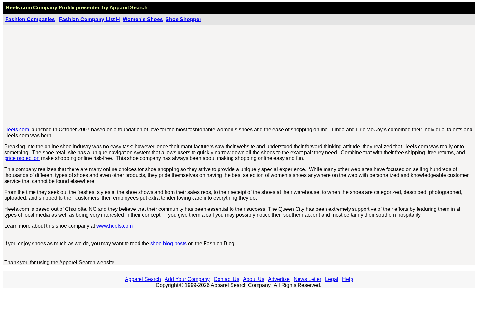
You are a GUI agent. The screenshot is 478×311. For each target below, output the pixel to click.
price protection (22, 158)
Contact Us (226, 279)
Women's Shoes (143, 19)
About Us (253, 279)
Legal (331, 279)
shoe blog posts (168, 243)
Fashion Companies (30, 19)
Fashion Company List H (89, 19)
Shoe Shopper (183, 19)
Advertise (279, 279)
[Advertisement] (239, 76)
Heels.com (16, 129)
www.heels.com (114, 226)
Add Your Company (187, 279)
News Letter (307, 279)
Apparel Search (143, 279)
